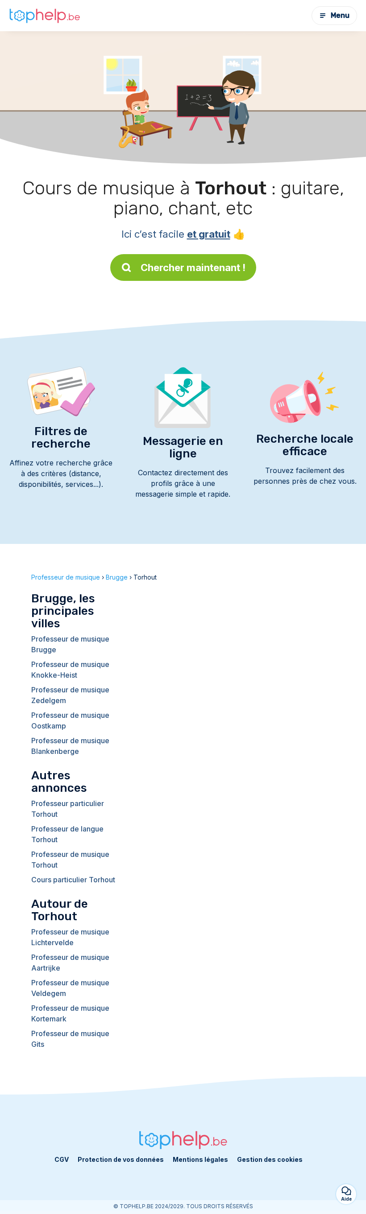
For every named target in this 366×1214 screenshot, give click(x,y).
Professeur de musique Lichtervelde (70, 937)
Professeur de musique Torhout (70, 859)
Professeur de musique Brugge (70, 644)
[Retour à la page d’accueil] (44, 15)
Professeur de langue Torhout (67, 834)
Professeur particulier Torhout (67, 809)
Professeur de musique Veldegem (70, 988)
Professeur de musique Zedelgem (70, 695)
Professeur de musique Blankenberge (70, 746)
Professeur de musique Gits (70, 1039)
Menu (340, 15)
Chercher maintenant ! (193, 267)
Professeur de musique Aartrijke (70, 962)
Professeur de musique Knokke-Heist (70, 669)
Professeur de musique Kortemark (70, 1013)
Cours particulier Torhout (73, 879)
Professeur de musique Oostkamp (70, 720)
